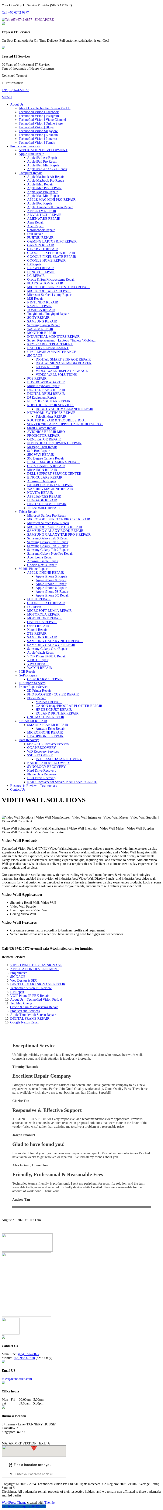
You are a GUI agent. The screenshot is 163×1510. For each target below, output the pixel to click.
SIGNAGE (17, 976)
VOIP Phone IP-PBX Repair (29, 995)
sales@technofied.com (17, 1379)
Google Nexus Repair (24, 1022)
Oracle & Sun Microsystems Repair (34, 1007)
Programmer (18, 973)
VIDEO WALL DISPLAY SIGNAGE (36, 965)
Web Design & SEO (24, 980)
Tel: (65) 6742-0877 (15, 90)
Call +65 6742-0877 (15, 12)
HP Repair (17, 992)
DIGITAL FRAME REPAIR (29, 1018)
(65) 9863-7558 (24, 1358)
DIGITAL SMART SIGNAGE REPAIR (37, 984)
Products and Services (25, 1011)
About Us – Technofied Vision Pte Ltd (36, 999)
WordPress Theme (14, 1502)
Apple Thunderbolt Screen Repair (33, 1014)
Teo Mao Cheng (21, 1003)
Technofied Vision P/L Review (31, 988)
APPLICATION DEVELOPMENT (34, 969)
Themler (49, 1502)
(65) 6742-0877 (28, 1354)
